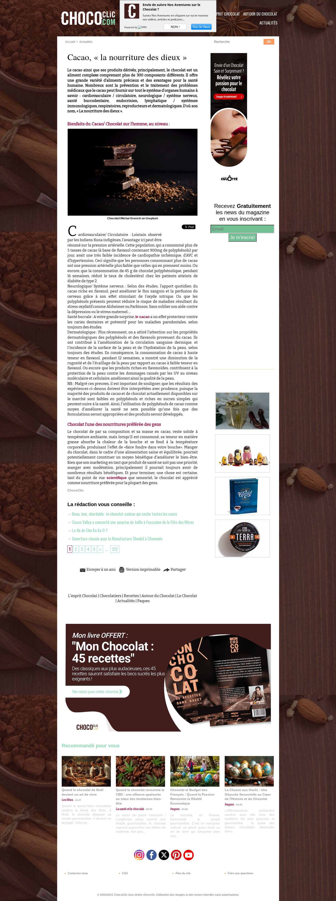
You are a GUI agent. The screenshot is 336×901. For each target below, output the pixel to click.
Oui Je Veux (201, 27)
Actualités (268, 23)
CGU (124, 873)
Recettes (131, 596)
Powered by (131, 27)
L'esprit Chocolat (225, 14)
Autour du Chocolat (260, 14)
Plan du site (183, 873)
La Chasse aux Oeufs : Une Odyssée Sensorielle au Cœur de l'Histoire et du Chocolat (248, 794)
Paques (143, 601)
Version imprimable (142, 569)
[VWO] (142, 27)
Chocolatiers (110, 596)
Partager (178, 569)
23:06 (184, 809)
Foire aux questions (240, 873)
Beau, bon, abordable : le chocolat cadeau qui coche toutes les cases (124, 514)
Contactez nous (77, 873)
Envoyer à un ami (101, 569)
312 (115, 549)
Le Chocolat (187, 596)
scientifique (117, 478)
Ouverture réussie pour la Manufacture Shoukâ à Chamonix (117, 539)
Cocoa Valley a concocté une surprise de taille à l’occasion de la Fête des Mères (132, 522)
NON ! (175, 27)
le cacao (142, 317)
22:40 (238, 804)
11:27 (77, 800)
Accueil (70, 41)
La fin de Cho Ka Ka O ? (89, 530)
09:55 (148, 809)
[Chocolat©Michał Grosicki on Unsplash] (132, 130)
